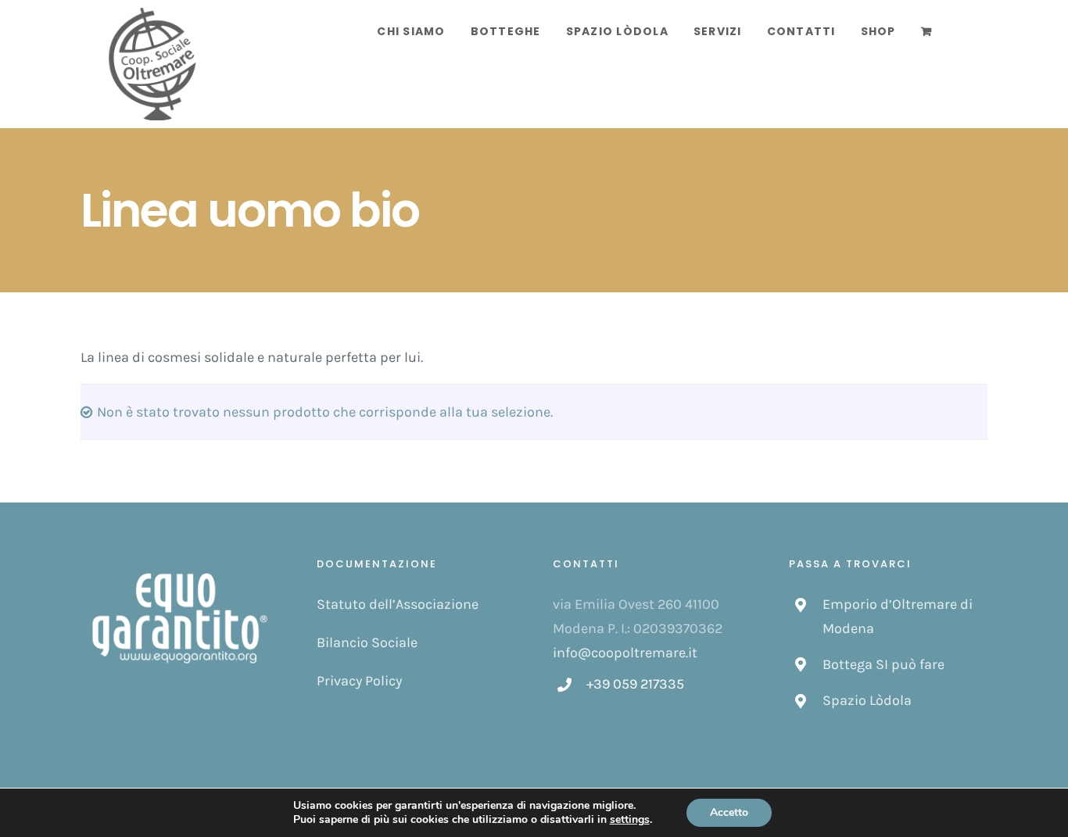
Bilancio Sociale (367, 642)
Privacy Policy (359, 680)
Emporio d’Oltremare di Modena (898, 616)
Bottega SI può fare (883, 664)
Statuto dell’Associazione (397, 604)
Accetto (729, 812)
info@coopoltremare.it (625, 652)
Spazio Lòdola (867, 700)
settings (630, 820)
